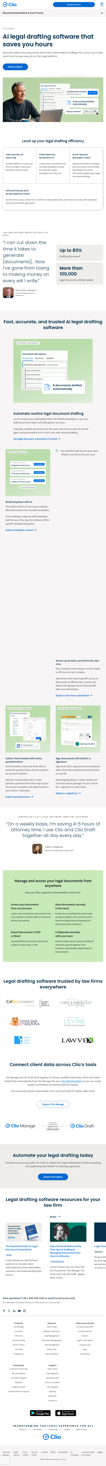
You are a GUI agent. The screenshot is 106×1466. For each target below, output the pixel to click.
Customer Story (57, 1261)
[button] (46, 1217)
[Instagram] (24, 1311)
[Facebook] (4, 1311)
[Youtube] (19, 1311)
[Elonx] (9, 1311)
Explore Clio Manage (53, 1104)
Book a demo (15, 66)
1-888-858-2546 (35, 1298)
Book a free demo (53, 1176)
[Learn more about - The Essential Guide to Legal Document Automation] (24, 1251)
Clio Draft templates (71, 1081)
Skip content (11, 1202)
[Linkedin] (14, 1311)
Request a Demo (74, 4)
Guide (8, 1255)
